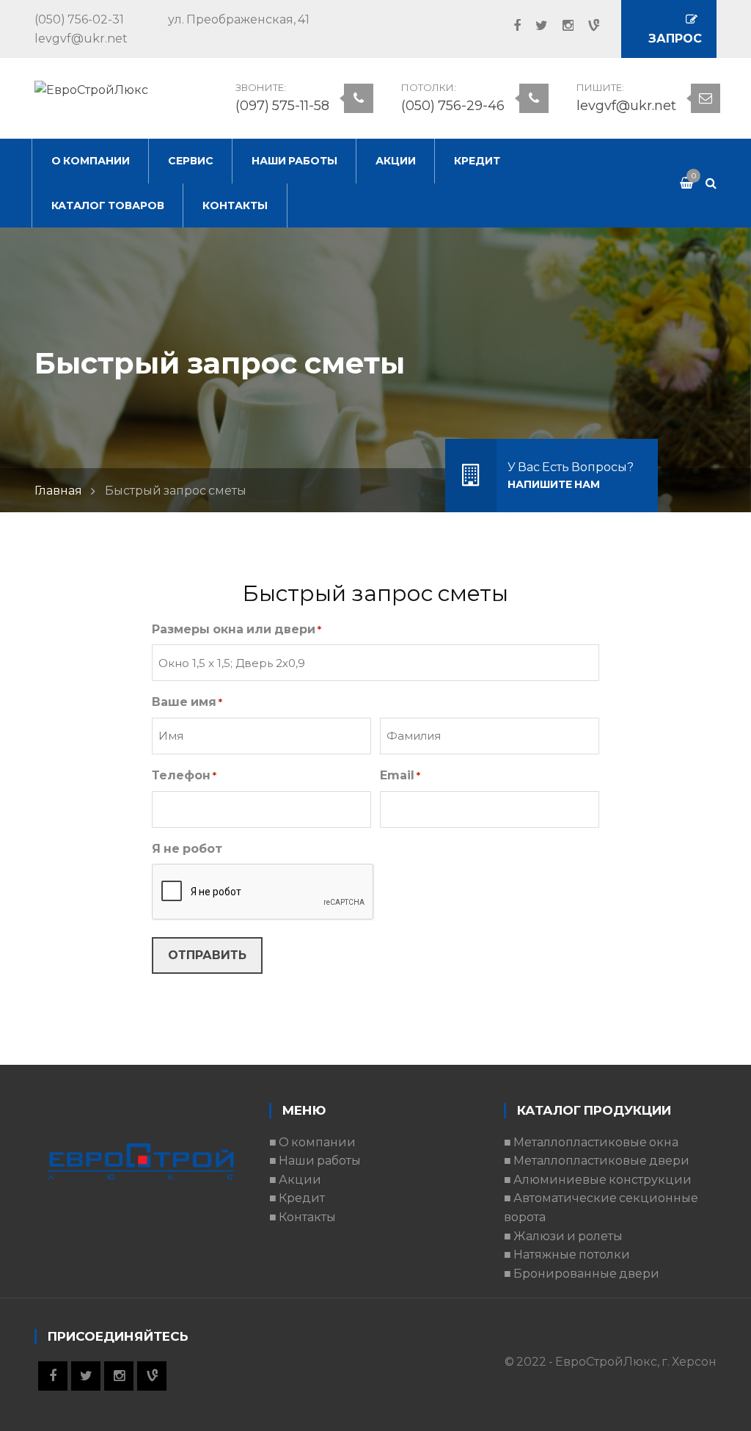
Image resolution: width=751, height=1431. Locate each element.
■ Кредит (297, 1198)
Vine (586, 25)
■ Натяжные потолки (567, 1254)
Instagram (561, 25)
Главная (58, 491)
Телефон (184, 775)
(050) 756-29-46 (453, 106)
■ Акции (295, 1180)
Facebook (510, 25)
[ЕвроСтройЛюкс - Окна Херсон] (91, 89)
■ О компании (312, 1142)
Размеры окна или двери (236, 629)
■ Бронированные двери (581, 1274)
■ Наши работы (315, 1161)
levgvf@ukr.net (626, 106)
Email (400, 775)
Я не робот (187, 849)
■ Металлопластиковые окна (591, 1142)
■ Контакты (302, 1217)
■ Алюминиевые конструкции (598, 1180)
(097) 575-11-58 (282, 106)
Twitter (534, 25)
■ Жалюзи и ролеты (563, 1236)
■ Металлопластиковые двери (596, 1161)
